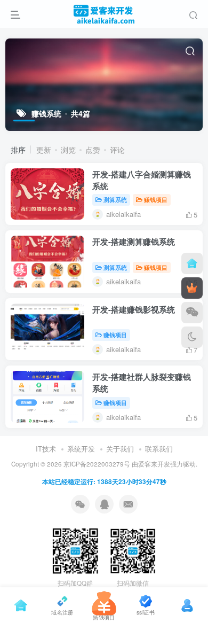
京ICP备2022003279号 (96, 464)
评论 (117, 149)
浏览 (68, 149)
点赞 (92, 149)
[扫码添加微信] (192, 312)
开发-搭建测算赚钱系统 (133, 241)
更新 (43, 149)
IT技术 (46, 449)
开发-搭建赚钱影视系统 (133, 309)
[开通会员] (192, 288)
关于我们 (120, 449)
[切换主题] (192, 337)
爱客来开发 (154, 464)
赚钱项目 (155, 199)
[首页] (192, 263)
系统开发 (81, 449)
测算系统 (115, 199)
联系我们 (159, 449)
